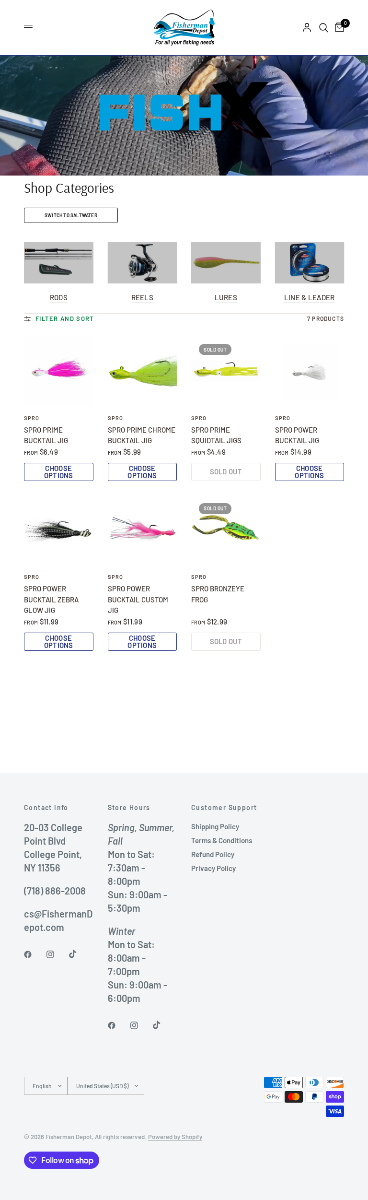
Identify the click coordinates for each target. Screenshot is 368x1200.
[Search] (324, 27)
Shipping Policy (215, 826)
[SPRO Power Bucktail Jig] (310, 371)
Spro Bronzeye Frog (217, 594)
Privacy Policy (213, 868)
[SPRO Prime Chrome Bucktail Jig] (142, 371)
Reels (142, 298)
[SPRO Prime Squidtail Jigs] (226, 371)
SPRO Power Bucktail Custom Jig (138, 599)
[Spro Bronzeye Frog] (226, 530)
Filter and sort (64, 318)
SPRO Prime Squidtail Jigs (216, 435)
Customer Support (224, 807)
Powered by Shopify (175, 1137)
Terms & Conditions (221, 840)
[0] (338, 27)
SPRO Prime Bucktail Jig (46, 435)
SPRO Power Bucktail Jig (297, 435)
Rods (59, 298)
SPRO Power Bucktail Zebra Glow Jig (51, 599)
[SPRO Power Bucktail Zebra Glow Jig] (58, 530)
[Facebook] (34, 954)
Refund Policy (212, 854)
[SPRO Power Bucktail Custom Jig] (142, 530)
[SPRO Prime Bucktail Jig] (58, 371)
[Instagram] (57, 954)
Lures (226, 298)
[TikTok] (79, 954)
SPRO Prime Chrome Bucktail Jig (141, 435)
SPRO (31, 418)
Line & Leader (309, 298)
